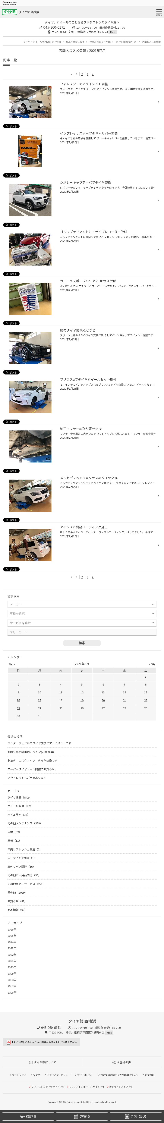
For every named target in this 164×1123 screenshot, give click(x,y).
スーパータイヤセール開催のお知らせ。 (32, 769)
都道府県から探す (75, 41)
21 (124, 700)
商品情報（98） (17, 910)
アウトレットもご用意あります (26, 778)
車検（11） (14, 840)
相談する (31, 1116)
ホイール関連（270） (20, 806)
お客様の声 (124, 1062)
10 (39, 692)
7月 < (12, 664)
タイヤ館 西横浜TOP (126, 41)
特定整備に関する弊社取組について (119, 1074)
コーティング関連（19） (22, 858)
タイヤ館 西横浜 (29, 12)
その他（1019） (17, 892)
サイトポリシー (85, 1074)
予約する (84, 1116)
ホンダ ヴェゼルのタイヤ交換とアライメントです (39, 743)
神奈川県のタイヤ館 (100, 41)
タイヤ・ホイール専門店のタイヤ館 (42, 41)
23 (18, 708)
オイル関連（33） (18, 815)
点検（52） (14, 832)
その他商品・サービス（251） (26, 884)
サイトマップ (19, 1074)
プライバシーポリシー (58, 1074)
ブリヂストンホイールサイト (84, 1086)
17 (39, 700)
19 (82, 700)
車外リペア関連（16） (21, 867)
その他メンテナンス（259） (24, 823)
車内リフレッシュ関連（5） (24, 849)
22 (145, 700)
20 (103, 700)
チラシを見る (138, 1116)
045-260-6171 (54, 27)
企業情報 (149, 1074)
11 (60, 692)
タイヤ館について (45, 1062)
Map (112, 32)
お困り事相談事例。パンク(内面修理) (30, 752)
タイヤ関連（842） (19, 797)
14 (124, 692)
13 (103, 692)
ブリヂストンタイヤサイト (45, 1086)
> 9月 (152, 664)
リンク (36, 1074)
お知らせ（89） (17, 901)
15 (145, 692)
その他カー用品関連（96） (24, 875)
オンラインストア (118, 1086)
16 (18, 700)
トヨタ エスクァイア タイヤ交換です (32, 760)
